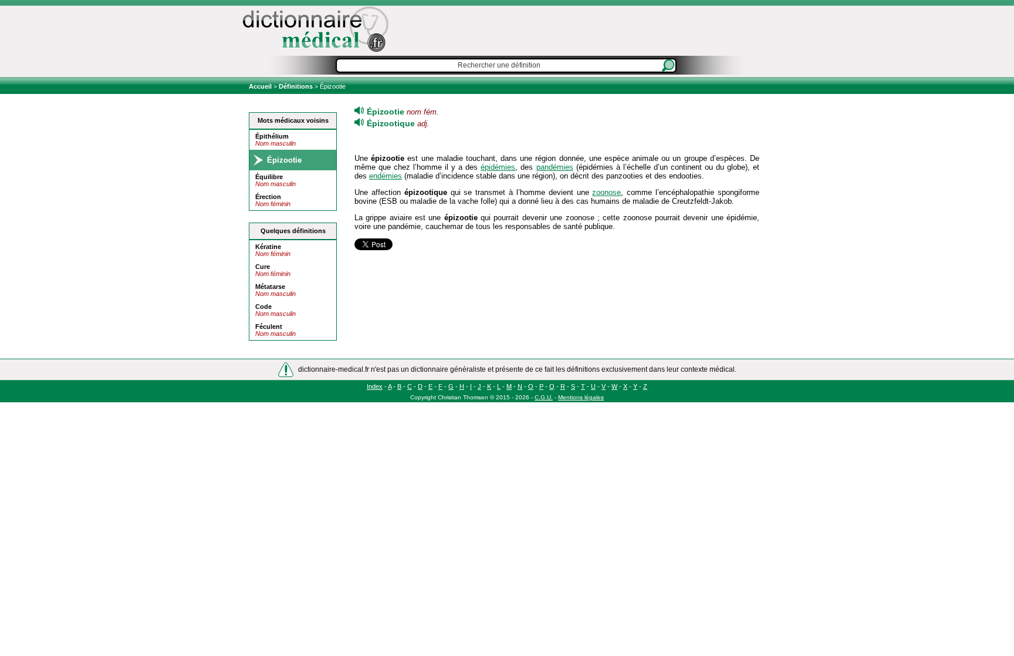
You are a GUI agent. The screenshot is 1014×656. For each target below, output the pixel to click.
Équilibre (269, 176)
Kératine (268, 246)
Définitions (296, 86)
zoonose (606, 192)
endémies (385, 175)
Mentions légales (581, 397)
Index (375, 386)
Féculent (268, 326)
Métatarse (270, 286)
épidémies (498, 167)
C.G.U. (544, 397)
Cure (262, 266)
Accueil (261, 86)
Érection (268, 196)
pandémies (554, 167)
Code (263, 306)
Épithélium (272, 136)
